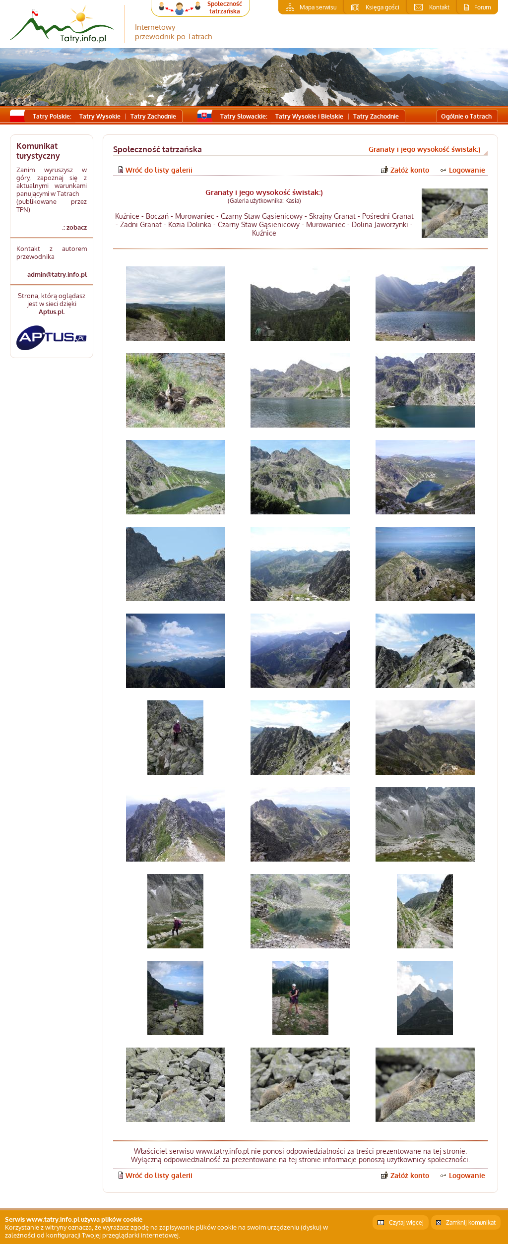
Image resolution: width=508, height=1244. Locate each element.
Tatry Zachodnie (153, 116)
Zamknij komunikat (471, 1222)
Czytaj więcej (406, 1222)
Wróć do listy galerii (159, 170)
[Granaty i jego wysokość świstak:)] (455, 213)
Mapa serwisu (318, 7)
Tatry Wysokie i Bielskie (309, 116)
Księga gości (382, 7)
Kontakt (439, 7)
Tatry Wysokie (100, 116)
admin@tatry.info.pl (56, 274)
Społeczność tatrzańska (224, 7)
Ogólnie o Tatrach (466, 116)
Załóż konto (409, 170)
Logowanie (467, 170)
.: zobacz (74, 227)
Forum (482, 7)
